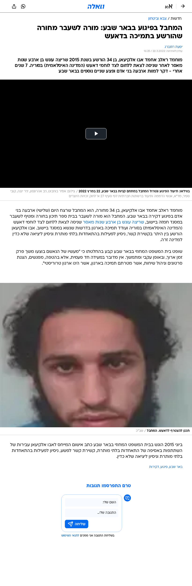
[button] (168, 6)
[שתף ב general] (14, 6)
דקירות (154, 467)
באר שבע (175, 467)
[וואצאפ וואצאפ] (23, 6)
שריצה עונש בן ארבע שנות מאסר (113, 222)
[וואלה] (96, 6)
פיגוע (164, 467)
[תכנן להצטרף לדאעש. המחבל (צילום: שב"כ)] (96, 359)
